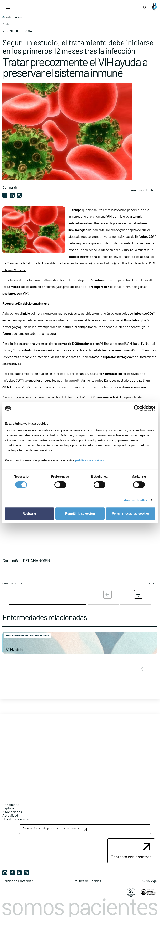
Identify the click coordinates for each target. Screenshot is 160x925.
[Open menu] (8, 7)
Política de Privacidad (17, 881)
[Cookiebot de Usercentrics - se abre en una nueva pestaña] (137, 408)
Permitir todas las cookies (131, 513)
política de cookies (89, 460)
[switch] (60, 484)
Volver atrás (14, 17)
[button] (80, 540)
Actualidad (10, 815)
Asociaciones (12, 812)
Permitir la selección (80, 513)
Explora (8, 808)
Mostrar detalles (135, 500)
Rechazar (29, 513)
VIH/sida (14, 649)
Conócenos (10, 804)
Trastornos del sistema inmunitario (27, 635)
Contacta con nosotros (131, 856)
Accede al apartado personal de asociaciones (51, 828)
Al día (6, 24)
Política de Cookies (87, 881)
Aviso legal (150, 881)
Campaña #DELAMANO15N (26, 560)
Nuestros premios (15, 819)
